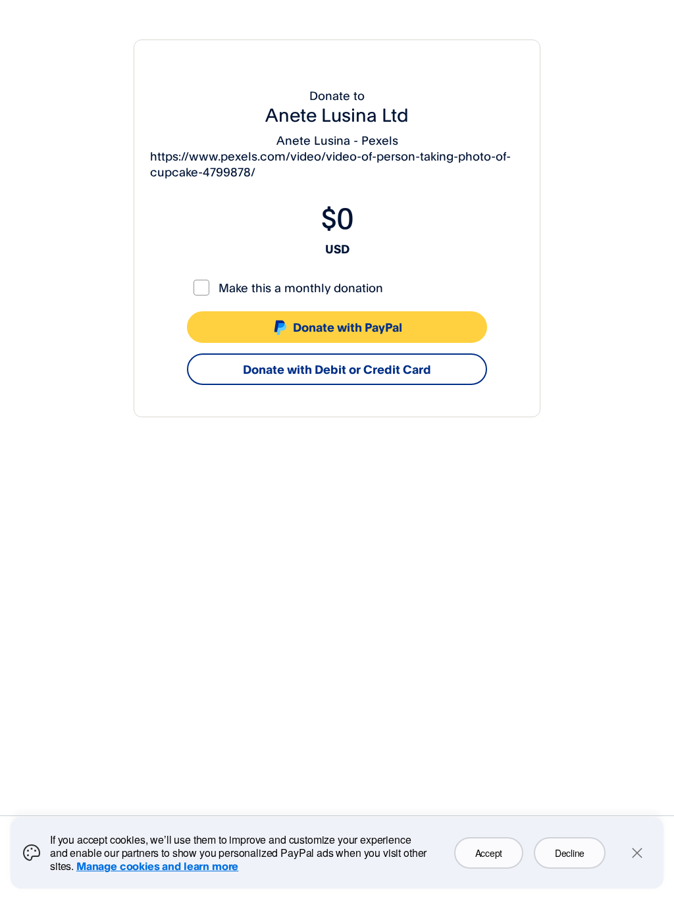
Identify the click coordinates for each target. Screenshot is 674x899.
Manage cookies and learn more (157, 866)
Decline (569, 853)
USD (337, 249)
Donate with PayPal (347, 327)
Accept (488, 853)
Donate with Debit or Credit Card (337, 369)
